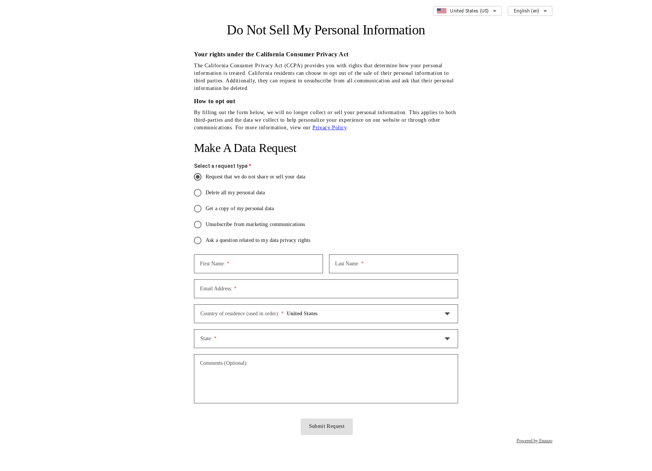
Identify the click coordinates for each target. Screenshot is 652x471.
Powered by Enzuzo (534, 440)
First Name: (214, 263)
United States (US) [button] (469, 11)
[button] (326, 313)
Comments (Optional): (224, 363)
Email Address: (218, 288)
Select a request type (222, 166)
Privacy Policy (329, 127)
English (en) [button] (526, 11)
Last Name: (349, 263)
